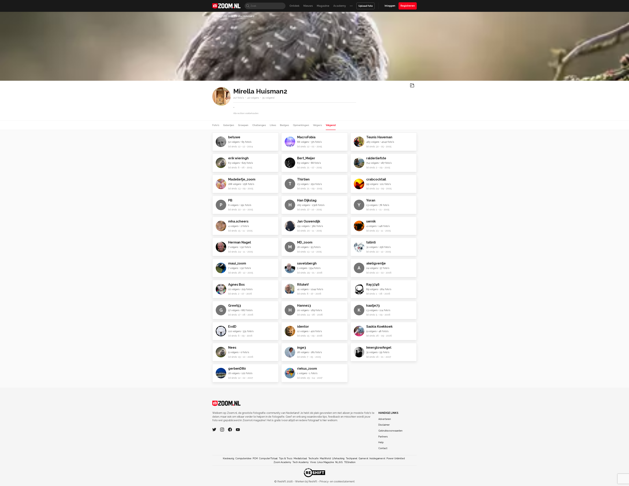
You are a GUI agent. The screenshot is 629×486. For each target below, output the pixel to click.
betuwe (234, 137)
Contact (382, 448)
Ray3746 (373, 284)
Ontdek (294, 5)
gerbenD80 (237, 368)
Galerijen (228, 125)
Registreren (407, 5)
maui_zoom (237, 263)
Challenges (259, 125)
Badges (284, 125)
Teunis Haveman (379, 137)
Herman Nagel (239, 242)
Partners (383, 436)
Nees (232, 347)
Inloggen (390, 5)
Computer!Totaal (268, 458)
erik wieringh (238, 158)
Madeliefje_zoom (241, 179)
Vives (313, 462)
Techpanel (351, 458)
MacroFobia (306, 137)
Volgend (331, 125)
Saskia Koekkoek (379, 326)
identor (303, 326)
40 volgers (253, 97)
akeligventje (376, 263)
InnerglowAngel (378, 347)
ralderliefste (376, 158)
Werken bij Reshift (306, 481)
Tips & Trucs (285, 458)
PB (230, 200)
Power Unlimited (396, 458)
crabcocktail (376, 179)
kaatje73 (373, 305)
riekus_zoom (307, 368)
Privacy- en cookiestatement (337, 481)
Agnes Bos (236, 284)
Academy (339, 5)
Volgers (317, 125)
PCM (255, 458)
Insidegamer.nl (377, 458)
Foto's (215, 125)
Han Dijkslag (306, 200)
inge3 (301, 347)
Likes (273, 125)
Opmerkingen (301, 125)
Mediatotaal (300, 458)
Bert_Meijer (306, 158)
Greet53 (234, 305)
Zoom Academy (282, 462)
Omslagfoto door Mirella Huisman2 (233, 16)
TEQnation (349, 462)
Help (381, 442)
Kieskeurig (228, 458)
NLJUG (339, 462)
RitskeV (303, 284)
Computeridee (243, 458)
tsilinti (371, 242)
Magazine (323, 5)
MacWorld (325, 458)
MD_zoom (304, 242)
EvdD (232, 326)
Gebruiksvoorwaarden (390, 430)
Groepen (243, 125)
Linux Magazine (325, 462)
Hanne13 (304, 305)
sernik (371, 221)
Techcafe (313, 458)
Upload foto (365, 6)
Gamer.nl (363, 458)
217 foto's (238, 97)
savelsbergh (307, 263)
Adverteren (384, 419)
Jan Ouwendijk (308, 221)
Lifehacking (338, 458)
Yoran (370, 200)
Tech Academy (300, 462)
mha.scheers (238, 221)
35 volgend (268, 97)
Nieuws (308, 5)
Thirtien (303, 179)
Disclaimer (384, 424)
